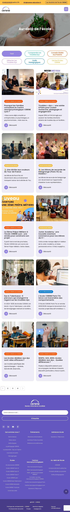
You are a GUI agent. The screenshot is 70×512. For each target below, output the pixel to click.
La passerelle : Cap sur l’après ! (12, 449)
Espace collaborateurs (55, 507)
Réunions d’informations (35, 437)
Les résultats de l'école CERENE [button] (56, 2)
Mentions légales (38, 506)
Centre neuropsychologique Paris (35, 482)
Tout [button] (12, 54)
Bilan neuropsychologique (35, 470)
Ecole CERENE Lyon (12, 478)
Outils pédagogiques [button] (34, 61)
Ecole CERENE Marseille (12, 484)
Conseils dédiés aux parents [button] (57, 54)
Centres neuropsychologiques (35, 461)
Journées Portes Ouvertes (35, 440)
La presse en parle (12, 453)
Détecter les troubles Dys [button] (12, 61)
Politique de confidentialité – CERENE (18, 506)
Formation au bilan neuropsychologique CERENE (35, 478)
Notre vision (12, 440)
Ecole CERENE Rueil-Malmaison (12, 481)
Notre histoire (12, 437)
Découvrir (13, 125)
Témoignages (12, 456)
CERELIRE (57, 465)
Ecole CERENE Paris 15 (12, 471)
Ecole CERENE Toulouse (12, 487)
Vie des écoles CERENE (12, 465)
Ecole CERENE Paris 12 (12, 468)
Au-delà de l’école (57, 460)
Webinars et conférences (35, 443)
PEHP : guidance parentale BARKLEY (35, 473)
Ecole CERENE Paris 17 (12, 474)
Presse (28, 509)
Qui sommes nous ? (12, 432)
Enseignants (37, 509)
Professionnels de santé (16, 509)
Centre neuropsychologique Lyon (35, 485)
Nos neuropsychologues (35, 467)
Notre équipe (12, 443)
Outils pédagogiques (57, 474)
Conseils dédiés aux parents (57, 471)
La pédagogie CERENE (12, 446)
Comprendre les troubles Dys (57, 468)
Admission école (57, 432)
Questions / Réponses (57, 437)
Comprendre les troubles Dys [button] (34, 54)
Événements (35, 432)
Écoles (12, 460)
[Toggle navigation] (66, 9)
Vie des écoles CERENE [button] (57, 61)
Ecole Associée (12, 490)
